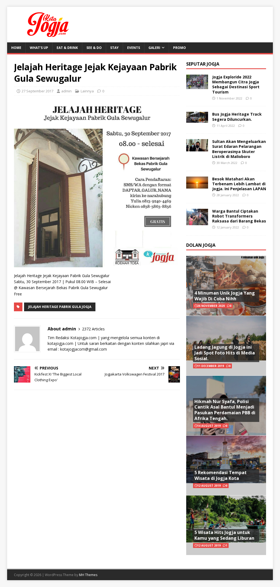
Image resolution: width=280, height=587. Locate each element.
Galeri (154, 47)
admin (66, 91)
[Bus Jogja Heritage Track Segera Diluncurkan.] (197, 119)
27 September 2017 (37, 91)
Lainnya (87, 91)
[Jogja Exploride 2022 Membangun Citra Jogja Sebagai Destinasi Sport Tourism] (197, 86)
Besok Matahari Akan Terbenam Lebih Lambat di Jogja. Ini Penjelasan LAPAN (239, 183)
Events (133, 47)
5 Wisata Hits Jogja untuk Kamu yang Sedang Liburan (224, 535)
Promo (179, 47)
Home (16, 47)
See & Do (94, 47)
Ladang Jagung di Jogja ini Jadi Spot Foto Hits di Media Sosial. (224, 353)
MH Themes (88, 575)
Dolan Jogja (200, 245)
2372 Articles (93, 328)
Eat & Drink (67, 47)
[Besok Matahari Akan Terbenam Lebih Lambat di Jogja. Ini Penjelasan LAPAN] (197, 185)
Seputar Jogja (202, 64)
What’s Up (39, 47)
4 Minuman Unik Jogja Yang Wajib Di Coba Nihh (224, 296)
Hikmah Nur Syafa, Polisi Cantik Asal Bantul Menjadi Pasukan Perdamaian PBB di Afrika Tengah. (224, 409)
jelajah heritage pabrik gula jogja (59, 306)
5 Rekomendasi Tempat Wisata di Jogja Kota (220, 475)
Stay (114, 47)
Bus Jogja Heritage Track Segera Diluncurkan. (237, 116)
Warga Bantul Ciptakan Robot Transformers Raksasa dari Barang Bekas (239, 216)
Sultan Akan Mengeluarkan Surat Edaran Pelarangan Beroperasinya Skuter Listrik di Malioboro (239, 149)
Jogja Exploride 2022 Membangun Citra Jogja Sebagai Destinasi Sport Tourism (235, 84)
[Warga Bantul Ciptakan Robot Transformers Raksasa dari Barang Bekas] (197, 221)
